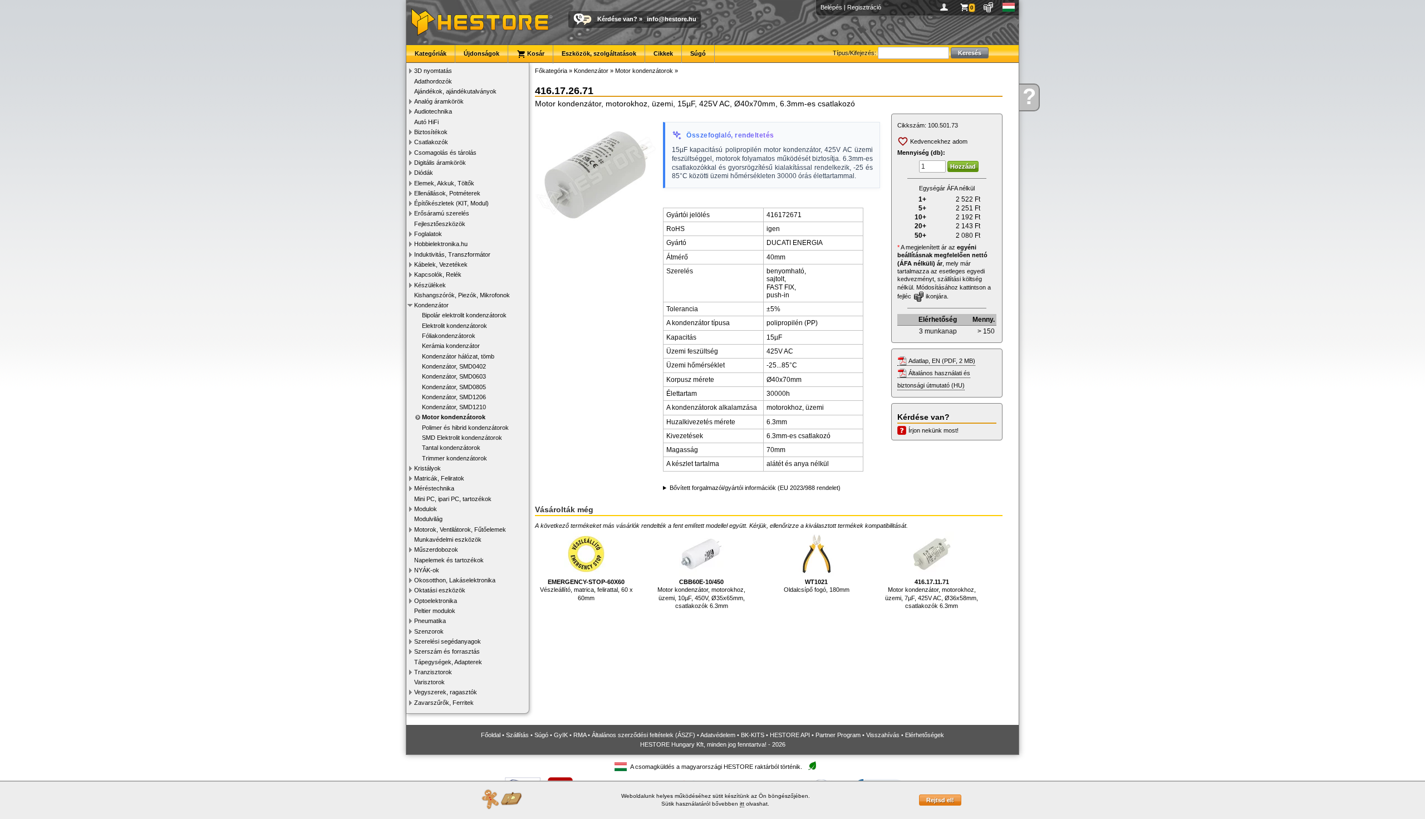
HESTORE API (790, 735)
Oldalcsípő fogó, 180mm (816, 585)
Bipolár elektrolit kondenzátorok (464, 315)
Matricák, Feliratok (439, 478)
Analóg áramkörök (439, 101)
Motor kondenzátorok (453, 417)
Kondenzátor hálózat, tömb (458, 356)
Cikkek (663, 53)
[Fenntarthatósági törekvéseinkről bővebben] (812, 766)
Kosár (534, 53)
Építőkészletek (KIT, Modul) (451, 203)
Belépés (831, 7)
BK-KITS (752, 735)
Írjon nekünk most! (933, 430)
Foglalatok (428, 234)
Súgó (698, 53)
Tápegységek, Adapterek (448, 662)
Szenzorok (429, 631)
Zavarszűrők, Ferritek (444, 702)
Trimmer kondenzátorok (454, 458)
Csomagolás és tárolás (445, 152)
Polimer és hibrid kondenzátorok (465, 427)
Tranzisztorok (433, 672)
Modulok (425, 509)
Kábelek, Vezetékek (441, 264)
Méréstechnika (434, 488)
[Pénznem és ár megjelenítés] (988, 7)
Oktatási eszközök (439, 590)
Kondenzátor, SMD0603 (454, 376)
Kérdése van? (617, 19)
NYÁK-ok (426, 570)
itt (742, 804)
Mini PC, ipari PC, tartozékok (453, 499)
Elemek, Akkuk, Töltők (444, 183)
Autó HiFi (426, 122)
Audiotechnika (433, 111)
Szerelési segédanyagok (447, 641)
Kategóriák (430, 53)
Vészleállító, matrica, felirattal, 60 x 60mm (586, 589)
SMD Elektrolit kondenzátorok (462, 437)
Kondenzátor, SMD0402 (454, 366)
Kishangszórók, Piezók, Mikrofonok (462, 295)
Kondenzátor (431, 305)
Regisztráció (864, 7)
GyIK (561, 735)
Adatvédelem (717, 735)
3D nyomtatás (433, 70)
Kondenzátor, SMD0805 (454, 387)
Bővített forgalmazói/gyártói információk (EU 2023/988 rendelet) (755, 487)
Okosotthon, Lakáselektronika (454, 580)
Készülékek (430, 285)
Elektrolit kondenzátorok (454, 325)
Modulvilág (428, 519)
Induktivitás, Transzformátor (452, 254)
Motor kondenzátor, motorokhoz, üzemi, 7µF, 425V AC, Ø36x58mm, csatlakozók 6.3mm (931, 593)
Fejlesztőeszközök (439, 223)
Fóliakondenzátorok (448, 335)
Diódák (423, 172)
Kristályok (427, 468)
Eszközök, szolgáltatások (599, 53)
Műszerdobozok (436, 549)
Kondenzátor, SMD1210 (454, 407)
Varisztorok (429, 682)
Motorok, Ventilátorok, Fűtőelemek (460, 529)
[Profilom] (946, 7)
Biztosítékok (431, 132)
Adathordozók (433, 81)
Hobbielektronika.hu (441, 244)
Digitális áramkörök (440, 162)
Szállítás (517, 735)
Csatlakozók (431, 142)
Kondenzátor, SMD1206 (454, 397)
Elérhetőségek (924, 735)
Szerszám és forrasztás (447, 651)
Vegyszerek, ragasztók (445, 692)
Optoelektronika (435, 600)
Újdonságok (481, 53)
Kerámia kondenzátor (451, 345)
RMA (579, 735)
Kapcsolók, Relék (437, 274)
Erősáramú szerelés (441, 213)
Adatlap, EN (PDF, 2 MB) (941, 360)
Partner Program (838, 735)
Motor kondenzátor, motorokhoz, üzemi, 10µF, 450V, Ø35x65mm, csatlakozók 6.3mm (701, 593)
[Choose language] (1009, 7)
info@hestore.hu (671, 19)
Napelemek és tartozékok (449, 560)
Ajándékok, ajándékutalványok (455, 91)
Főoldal (490, 735)
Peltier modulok (434, 610)
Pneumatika (430, 620)
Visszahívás (883, 735)
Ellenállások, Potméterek (447, 193)
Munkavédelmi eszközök (447, 539)
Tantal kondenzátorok (451, 447)
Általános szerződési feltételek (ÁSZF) (643, 735)
